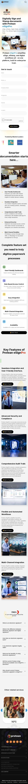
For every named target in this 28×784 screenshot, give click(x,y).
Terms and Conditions (23, 782)
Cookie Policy (9, 782)
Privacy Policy (3, 782)
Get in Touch (8, 384)
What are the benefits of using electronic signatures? (11, 654)
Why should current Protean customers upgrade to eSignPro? (12, 671)
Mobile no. (3, 80)
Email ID (3, 102)
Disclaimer (15, 782)
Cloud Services (5, 762)
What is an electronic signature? (12, 623)
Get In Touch (14, 332)
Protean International (7, 766)
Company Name (5, 87)
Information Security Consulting (10, 764)
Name (2, 72)
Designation (4, 95)
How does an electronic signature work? (12, 639)
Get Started (14, 126)
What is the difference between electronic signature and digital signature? (12, 630)
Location (3, 110)
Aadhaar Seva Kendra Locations (9, 768)
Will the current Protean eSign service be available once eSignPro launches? (13, 662)
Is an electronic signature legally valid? (12, 646)
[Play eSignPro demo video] (14, 42)
